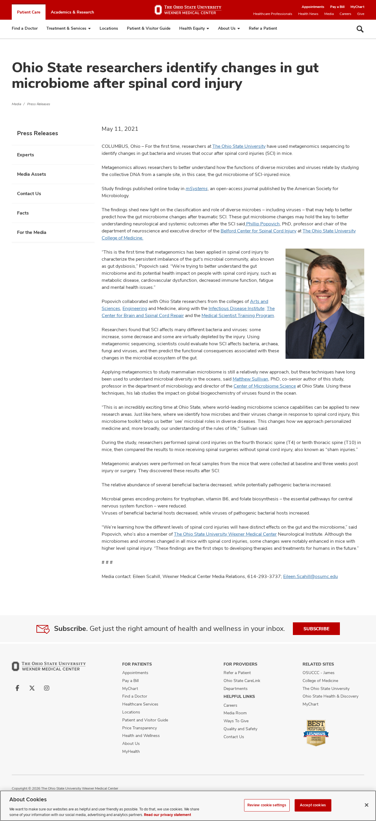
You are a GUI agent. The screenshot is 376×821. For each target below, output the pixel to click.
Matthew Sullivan (250, 379)
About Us (227, 28)
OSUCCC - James (319, 672)
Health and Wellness (141, 735)
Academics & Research (72, 12)
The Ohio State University (239, 146)
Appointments (313, 7)
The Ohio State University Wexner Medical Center (225, 534)
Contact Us (29, 193)
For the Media (31, 232)
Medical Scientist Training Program (238, 315)
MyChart (357, 7)
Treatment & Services (66, 28)
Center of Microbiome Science (265, 386)
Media (329, 14)
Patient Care (28, 12)
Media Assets (31, 174)
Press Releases (38, 104)
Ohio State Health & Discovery (330, 696)
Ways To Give (236, 720)
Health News (308, 14)
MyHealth (131, 751)
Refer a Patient (263, 28)
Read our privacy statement (167, 814)
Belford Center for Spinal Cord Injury (258, 231)
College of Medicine (320, 680)
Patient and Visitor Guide (145, 720)
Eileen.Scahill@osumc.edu (310, 576)
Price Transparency (139, 727)
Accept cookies (313, 805)
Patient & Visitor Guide (148, 28)
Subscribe (316, 629)
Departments (236, 688)
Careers (345, 14)
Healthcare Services (140, 704)
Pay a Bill (337, 7)
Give (360, 14)
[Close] (366, 805)
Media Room (235, 713)
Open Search (360, 29)
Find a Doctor (25, 28)
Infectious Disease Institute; (237, 308)
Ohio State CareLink (242, 680)
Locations (109, 28)
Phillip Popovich (262, 224)
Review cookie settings (266, 805)
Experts (25, 155)
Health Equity (192, 28)
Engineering (134, 308)
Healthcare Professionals (272, 14)
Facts (23, 213)
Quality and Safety (240, 728)
